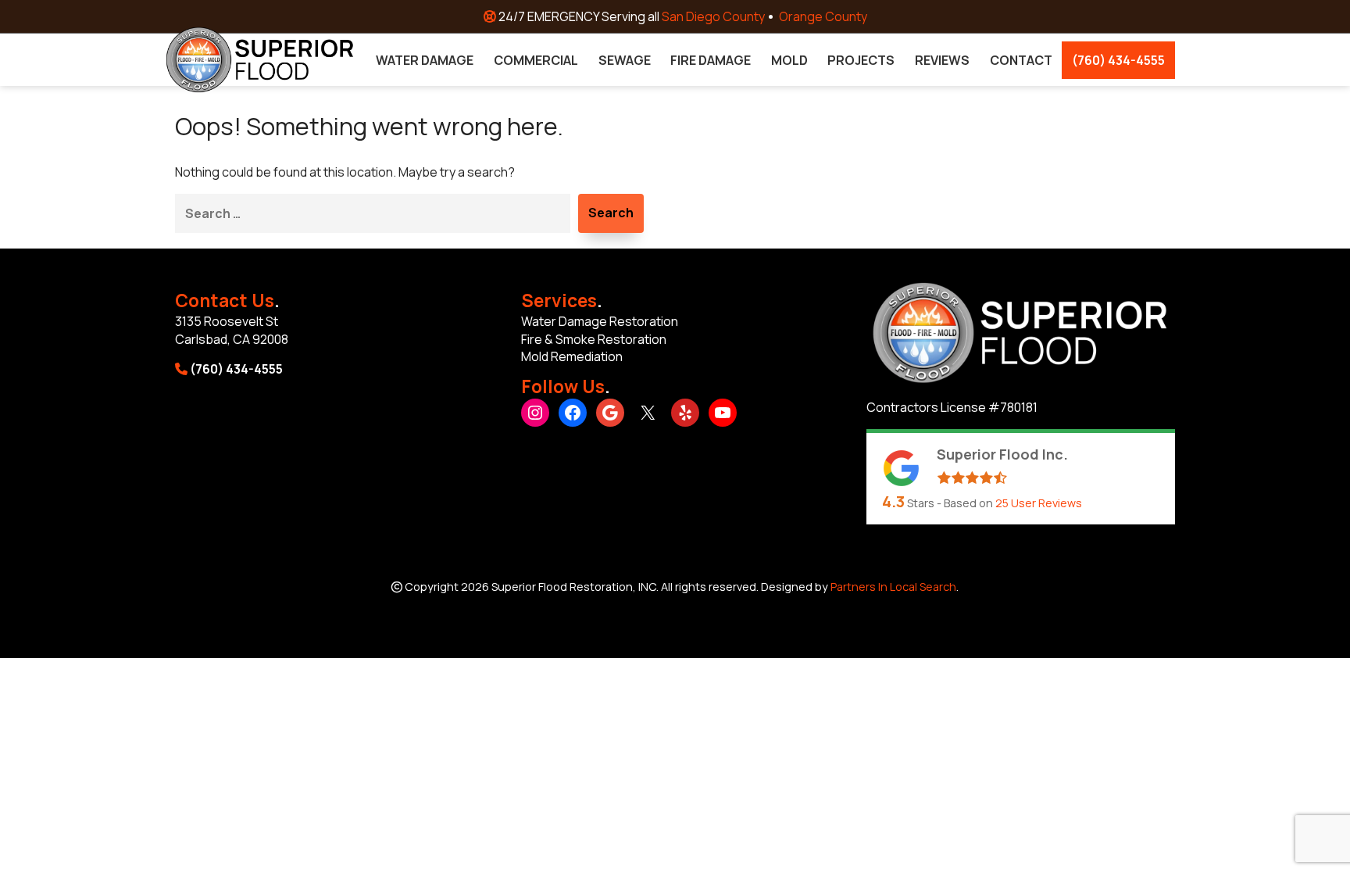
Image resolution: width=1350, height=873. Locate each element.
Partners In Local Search (893, 586)
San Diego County (713, 16)
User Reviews (1038, 503)
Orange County (823, 16)
